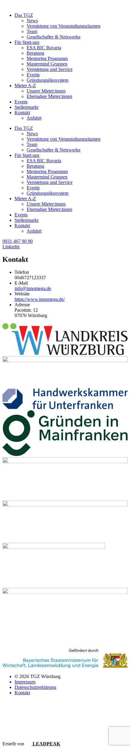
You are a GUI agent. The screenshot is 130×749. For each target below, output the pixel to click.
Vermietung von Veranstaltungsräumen (63, 26)
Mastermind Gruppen (47, 63)
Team (32, 31)
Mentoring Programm (47, 58)
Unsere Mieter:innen (46, 90)
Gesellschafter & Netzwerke (53, 36)
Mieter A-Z (25, 85)
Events (33, 74)
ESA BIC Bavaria (44, 47)
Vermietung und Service (50, 69)
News (32, 20)
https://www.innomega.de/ (40, 299)
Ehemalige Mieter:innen (49, 96)
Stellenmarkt (26, 107)
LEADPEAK (45, 743)
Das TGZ (24, 15)
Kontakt (22, 112)
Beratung (35, 53)
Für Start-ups (27, 42)
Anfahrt (34, 118)
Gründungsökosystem (47, 80)
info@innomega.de (33, 288)
